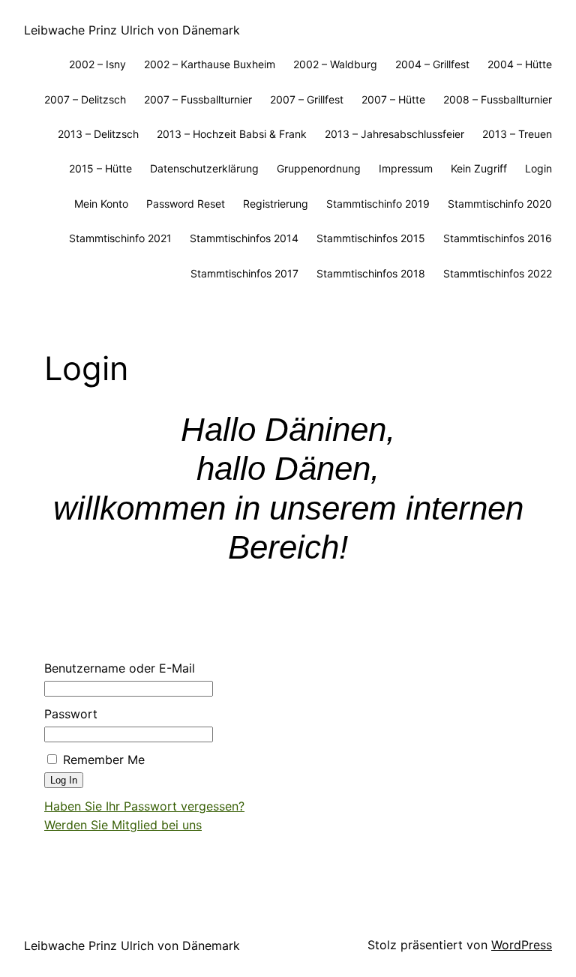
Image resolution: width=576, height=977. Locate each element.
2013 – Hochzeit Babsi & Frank (232, 133)
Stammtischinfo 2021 (120, 238)
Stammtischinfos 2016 (497, 238)
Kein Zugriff (479, 168)
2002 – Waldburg (335, 64)
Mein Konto (101, 203)
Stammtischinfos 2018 (370, 273)
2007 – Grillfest (307, 99)
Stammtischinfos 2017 (244, 273)
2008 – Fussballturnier (497, 99)
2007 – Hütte (393, 99)
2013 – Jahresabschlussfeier (394, 133)
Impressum (406, 168)
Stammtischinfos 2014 (244, 238)
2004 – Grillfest (432, 64)
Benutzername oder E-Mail (119, 668)
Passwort (71, 713)
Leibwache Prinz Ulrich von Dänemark (132, 29)
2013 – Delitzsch (98, 133)
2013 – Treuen (517, 133)
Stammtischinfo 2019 (378, 203)
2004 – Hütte (520, 64)
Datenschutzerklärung (204, 168)
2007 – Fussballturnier (198, 99)
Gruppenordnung (319, 168)
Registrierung (275, 203)
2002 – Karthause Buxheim (209, 64)
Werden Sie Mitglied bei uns (123, 824)
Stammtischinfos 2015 (370, 238)
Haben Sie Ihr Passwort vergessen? (144, 806)
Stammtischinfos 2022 (497, 273)
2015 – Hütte (100, 168)
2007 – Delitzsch (85, 99)
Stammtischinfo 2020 (500, 203)
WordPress (521, 944)
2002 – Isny (97, 64)
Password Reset (185, 203)
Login (538, 168)
